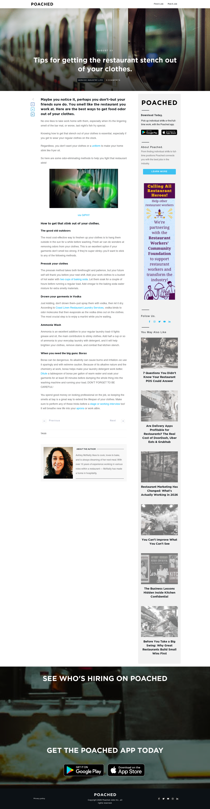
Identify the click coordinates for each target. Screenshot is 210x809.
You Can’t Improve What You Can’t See (159, 541)
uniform (96, 146)
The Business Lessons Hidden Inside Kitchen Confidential (159, 592)
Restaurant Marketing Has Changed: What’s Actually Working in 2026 (159, 490)
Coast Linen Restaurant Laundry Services (80, 308)
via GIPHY (84, 215)
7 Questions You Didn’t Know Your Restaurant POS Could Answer (159, 377)
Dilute (44, 374)
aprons (80, 408)
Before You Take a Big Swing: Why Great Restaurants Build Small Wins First (159, 647)
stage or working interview (105, 404)
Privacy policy (39, 798)
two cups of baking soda (74, 279)
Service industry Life (90, 80)
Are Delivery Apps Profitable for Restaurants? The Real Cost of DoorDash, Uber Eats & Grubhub (159, 433)
